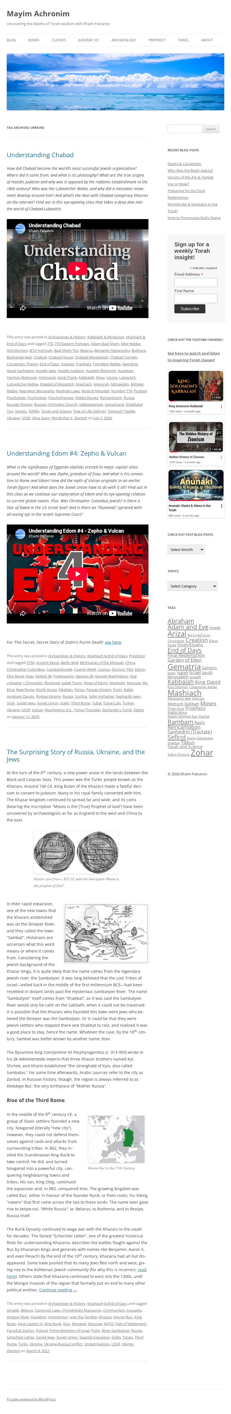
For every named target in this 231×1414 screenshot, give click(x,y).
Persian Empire (98, 689)
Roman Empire (48, 696)
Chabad (40, 357)
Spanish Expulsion (94, 1337)
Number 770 (121, 390)
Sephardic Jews (128, 696)
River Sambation (116, 1330)
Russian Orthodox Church (55, 404)
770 (50, 343)
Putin (117, 689)
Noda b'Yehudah (95, 390)
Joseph (195, 676)
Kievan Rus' (123, 1317)
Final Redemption (186, 655)
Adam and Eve (188, 627)
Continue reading (58, 1290)
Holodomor (58, 1317)
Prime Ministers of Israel (69, 1330)
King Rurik (53, 1323)
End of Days (49, 363)
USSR (25, 417)
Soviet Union (47, 703)
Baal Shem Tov (66, 350)
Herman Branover (22, 377)
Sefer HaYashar (101, 696)
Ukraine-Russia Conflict (63, 1344)
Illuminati (52, 682)
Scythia (81, 696)
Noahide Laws (68, 390)
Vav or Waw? (178, 183)
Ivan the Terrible (83, 1317)
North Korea (46, 689)
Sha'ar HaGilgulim (200, 738)
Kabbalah (86, 377)
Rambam (180, 721)
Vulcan (37, 709)
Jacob (207, 672)
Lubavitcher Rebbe (22, 384)
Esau (30, 676)
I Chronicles (33, 682)
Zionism (80, 417)
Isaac (172, 672)
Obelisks (66, 689)
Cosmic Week (85, 669)
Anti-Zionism (17, 350)
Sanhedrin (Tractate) (190, 731)
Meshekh (117, 682)
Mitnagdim (120, 384)
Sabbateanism (91, 404)
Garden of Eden (185, 660)
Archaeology (124, 40)
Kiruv (100, 377)
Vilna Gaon (41, 417)
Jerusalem (178, 677)
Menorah (101, 384)
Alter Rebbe (130, 343)
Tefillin (33, 411)
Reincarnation (184, 727)
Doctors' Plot (122, 669)
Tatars (128, 1337)
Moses (208, 703)
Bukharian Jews (19, 357)
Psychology (37, 397)
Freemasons (63, 676)
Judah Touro (72, 682)
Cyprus (104, 669)
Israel (183, 40)
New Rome (25, 689)
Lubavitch (127, 377)
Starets (21, 411)
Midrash (198, 699)
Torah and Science (56, 411)
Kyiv (66, 1323)
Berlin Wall (69, 662)
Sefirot (177, 737)
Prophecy (157, 40)
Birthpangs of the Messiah (102, 662)
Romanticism (111, 397)
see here (113, 642)
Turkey (128, 703)
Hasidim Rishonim (101, 370)
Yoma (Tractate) (87, 709)
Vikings (128, 1344)
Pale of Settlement (130, 1323)
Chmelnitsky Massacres (81, 1310)
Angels (215, 627)
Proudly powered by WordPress (31, 1399)
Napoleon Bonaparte (36, 390)
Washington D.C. (58, 709)
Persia (79, 689)
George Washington (111, 676)
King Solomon (178, 687)
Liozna (111, 377)
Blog (11, 40)
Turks (23, 1344)
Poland (42, 1330)
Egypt (172, 645)
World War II (62, 417)
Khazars (105, 1317)
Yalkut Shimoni (179, 754)
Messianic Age (179, 698)
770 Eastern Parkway (72, 343)
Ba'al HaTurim (199, 635)
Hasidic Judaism (71, 370)
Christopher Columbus (26, 669)
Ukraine (13, 417)
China (130, 662)
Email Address (188, 274)
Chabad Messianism (91, 357)
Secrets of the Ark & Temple (191, 177)
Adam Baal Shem (105, 343)
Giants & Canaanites (184, 163)
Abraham (181, 621)
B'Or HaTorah (41, 350)
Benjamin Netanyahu (112, 350)
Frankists (83, 363)
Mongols (79, 1323)
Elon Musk (15, 676)
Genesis (209, 667)
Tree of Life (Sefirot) (89, 411)
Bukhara (139, 350)
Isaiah (182, 672)
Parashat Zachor (20, 1330)
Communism (114, 1310)
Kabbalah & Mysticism (105, 336)
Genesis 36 (84, 676)
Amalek (13, 1310)
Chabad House (60, 357)
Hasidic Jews (46, 370)
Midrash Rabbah (183, 703)
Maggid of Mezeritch (57, 384)
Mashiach (84, 384)
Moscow (134, 682)
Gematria (130, 363)
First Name (184, 291)
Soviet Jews (26, 703)
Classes (59, 40)
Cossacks (134, 1310)
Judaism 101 (88, 40)
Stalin (64, 703)
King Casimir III (30, 1323)
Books (33, 40)
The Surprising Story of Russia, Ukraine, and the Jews (76, 755)
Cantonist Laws (48, 1310)
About (207, 40)
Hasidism (125, 370)
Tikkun (188, 742)
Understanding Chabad (40, 154)
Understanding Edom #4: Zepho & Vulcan (66, 453)
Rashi (199, 722)
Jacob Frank (67, 377)
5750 (30, 662)
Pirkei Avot (176, 708)
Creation (197, 640)
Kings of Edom (96, 682)
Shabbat (174, 743)
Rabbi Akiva (177, 712)
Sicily (11, 703)
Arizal (177, 634)
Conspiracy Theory (22, 363)
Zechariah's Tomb (117, 709)
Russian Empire (19, 404)
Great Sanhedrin (20, 370)
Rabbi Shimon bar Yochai (188, 716)
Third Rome (80, 703)
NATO (109, 1323)
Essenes (67, 363)
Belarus (86, 350)
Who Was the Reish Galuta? (190, 170)
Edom (140, 669)
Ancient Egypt (47, 662)
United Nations (97, 1344)
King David (207, 682)
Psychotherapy (61, 397)
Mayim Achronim (38, 13)
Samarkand (114, 404)
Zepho (139, 709)
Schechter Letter (20, 1337)
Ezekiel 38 (43, 676)
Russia (129, 397)
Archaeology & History (67, 336)
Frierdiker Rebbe (107, 363)
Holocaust (47, 377)
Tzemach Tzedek (121, 411)
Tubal (96, 703)
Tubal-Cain (112, 703)
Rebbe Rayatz (86, 397)
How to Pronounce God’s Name (194, 217)
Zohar (202, 752)
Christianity (176, 641)
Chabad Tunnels (123, 357)
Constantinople (59, 669)
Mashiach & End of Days (107, 655)
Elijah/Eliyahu (190, 644)
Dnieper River (18, 1317)
